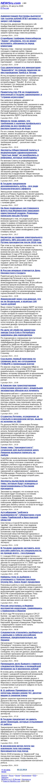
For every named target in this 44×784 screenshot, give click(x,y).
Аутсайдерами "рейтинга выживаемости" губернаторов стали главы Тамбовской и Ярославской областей (21, 516)
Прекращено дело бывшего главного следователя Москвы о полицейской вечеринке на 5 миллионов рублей (21, 666)
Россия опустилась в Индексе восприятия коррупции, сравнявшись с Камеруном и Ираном (21, 608)
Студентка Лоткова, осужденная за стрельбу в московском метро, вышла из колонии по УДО (22, 419)
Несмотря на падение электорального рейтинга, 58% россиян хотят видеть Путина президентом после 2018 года (21, 240)
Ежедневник (26, 775)
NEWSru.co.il (6, 779)
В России (5, 8)
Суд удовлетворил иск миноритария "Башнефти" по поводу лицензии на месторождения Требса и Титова (21, 70)
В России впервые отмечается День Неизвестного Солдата (20, 271)
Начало (4, 775)
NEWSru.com (11, 3)
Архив (17, 775)
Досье (11, 775)
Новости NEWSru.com (11, 781)
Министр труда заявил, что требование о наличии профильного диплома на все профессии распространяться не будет (21, 125)
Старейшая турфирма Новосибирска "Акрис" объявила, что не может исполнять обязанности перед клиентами (21, 42)
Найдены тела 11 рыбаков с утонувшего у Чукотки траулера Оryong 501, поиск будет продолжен (20, 579)
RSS (34, 775)
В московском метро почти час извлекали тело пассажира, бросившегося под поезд (17, 748)
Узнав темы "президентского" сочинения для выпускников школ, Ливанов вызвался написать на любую (20, 451)
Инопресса (26, 779)
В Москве (16, 779)
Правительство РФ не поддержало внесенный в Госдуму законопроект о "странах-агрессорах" (21, 94)
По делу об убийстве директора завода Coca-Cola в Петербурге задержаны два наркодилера (18, 332)
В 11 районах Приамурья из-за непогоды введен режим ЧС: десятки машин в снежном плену (21, 693)
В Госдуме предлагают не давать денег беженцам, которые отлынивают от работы (22, 721)
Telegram (4, 777)
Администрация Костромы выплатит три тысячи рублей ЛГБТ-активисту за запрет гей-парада (22, 18)
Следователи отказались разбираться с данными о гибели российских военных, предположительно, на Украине (22, 636)
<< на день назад (5, 771)
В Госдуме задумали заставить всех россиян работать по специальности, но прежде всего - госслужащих (21, 550)
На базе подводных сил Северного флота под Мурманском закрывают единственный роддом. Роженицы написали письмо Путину (20, 212)
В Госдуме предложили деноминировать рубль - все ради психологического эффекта (19, 186)
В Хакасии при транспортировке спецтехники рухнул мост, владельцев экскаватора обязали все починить (22, 388)
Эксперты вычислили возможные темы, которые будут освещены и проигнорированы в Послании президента (19, 485)
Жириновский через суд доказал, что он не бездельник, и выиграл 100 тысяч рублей (21, 301)
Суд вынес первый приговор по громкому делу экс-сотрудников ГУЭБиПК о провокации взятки (18, 361)
